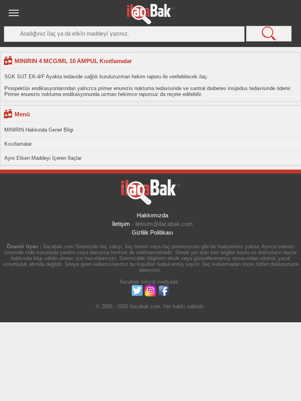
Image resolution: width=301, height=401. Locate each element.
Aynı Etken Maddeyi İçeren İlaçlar (43, 158)
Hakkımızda (152, 215)
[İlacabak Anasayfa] (150, 14)
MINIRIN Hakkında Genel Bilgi (38, 130)
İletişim (121, 223)
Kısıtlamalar (18, 144)
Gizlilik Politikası (152, 232)
